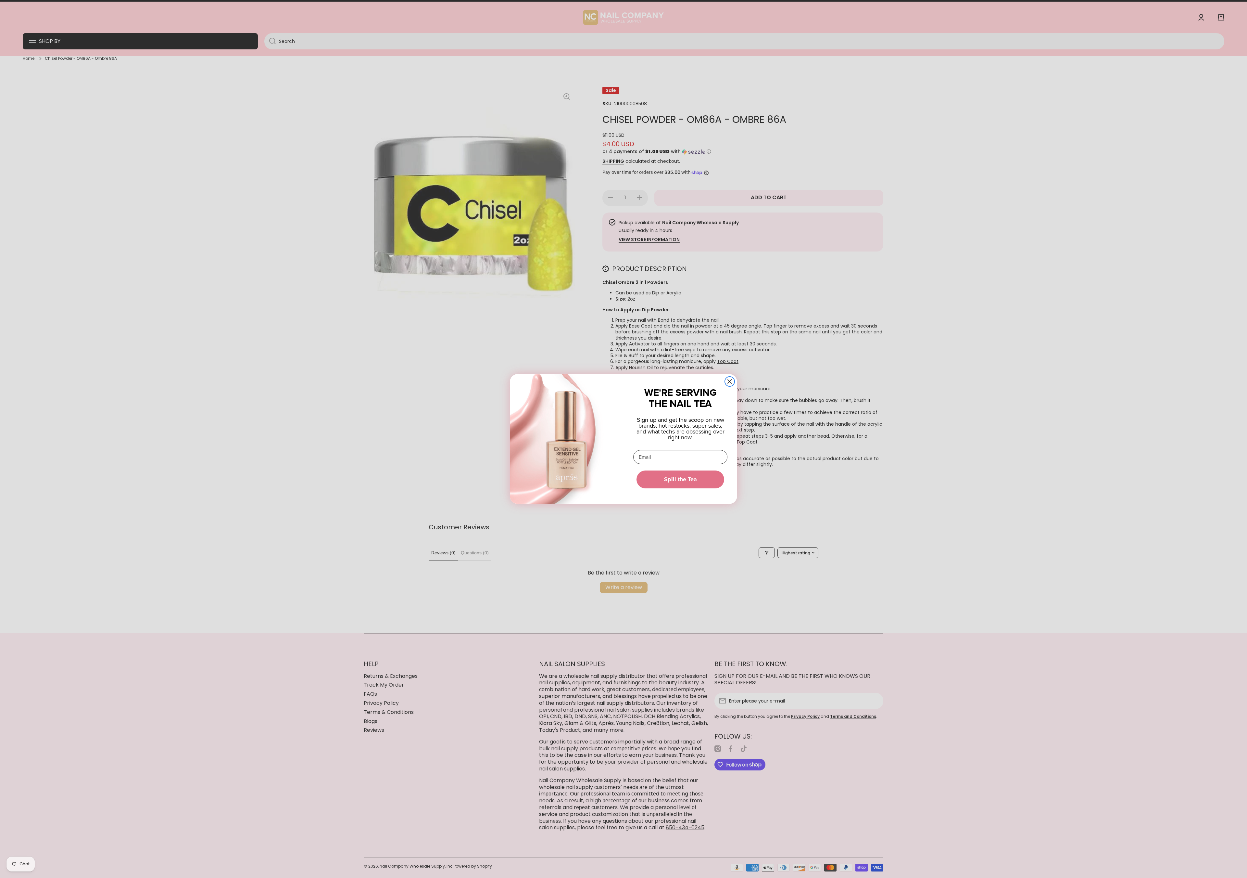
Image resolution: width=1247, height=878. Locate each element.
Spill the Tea (680, 479)
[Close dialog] (730, 381)
